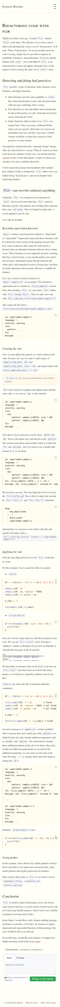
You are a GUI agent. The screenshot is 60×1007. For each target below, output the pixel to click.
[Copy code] (55, 315)
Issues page (34, 941)
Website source (32, 1002)
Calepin (53, 1002)
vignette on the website (12, 157)
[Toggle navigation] (55, 6)
